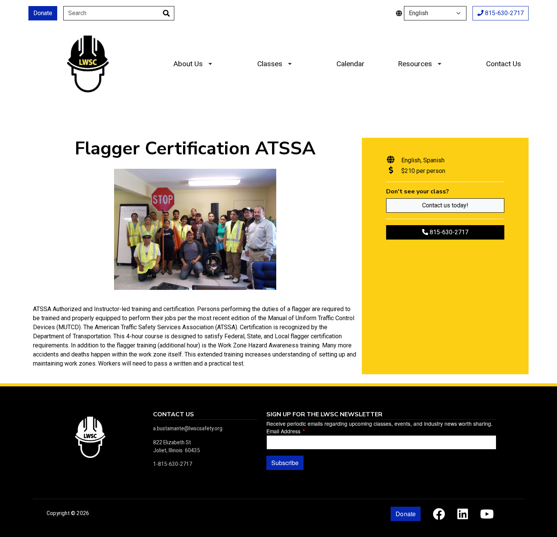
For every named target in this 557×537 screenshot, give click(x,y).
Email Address (283, 431)
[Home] (88, 41)
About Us (188, 63)
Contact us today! (445, 205)
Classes (269, 63)
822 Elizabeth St (172, 442)
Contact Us (503, 63)
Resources (415, 63)
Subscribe (285, 462)
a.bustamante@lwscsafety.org (187, 428)
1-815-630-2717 (172, 464)
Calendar (350, 63)
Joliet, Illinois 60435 (176, 450)
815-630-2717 (503, 13)
